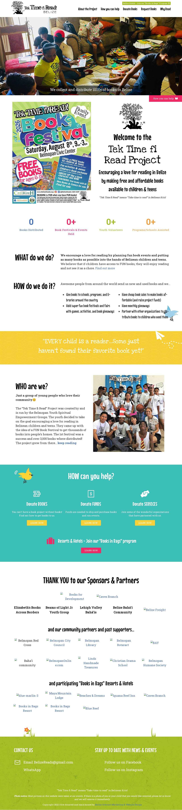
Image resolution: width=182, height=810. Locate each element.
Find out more (105, 268)
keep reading (67, 443)
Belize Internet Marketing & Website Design (118, 804)
